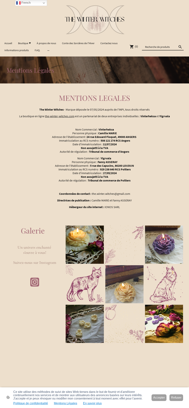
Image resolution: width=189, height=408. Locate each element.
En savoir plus (92, 403)
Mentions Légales (65, 403)
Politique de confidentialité (30, 403)
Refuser (176, 397)
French (26, 2)
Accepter (159, 397)
